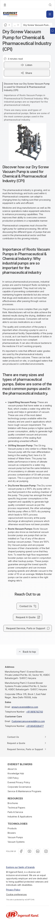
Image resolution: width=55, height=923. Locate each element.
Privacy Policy (13, 889)
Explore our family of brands (20, 867)
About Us (12, 769)
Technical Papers (16, 807)
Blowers (12, 833)
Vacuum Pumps (15, 837)
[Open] (49, 14)
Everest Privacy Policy (19, 782)
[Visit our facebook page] (21, 851)
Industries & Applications (20, 816)
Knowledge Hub (16, 773)
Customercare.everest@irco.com (28, 721)
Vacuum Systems (16, 841)
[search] (50, 4)
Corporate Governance (19, 787)
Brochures (13, 803)
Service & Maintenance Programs (24, 791)
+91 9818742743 (34, 711)
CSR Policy (13, 778)
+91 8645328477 (35, 726)
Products (12, 828)
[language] (4, 4)
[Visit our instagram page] (46, 851)
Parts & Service (15, 812)
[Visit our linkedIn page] (38, 851)
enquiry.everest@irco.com (25, 707)
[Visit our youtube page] (29, 851)
